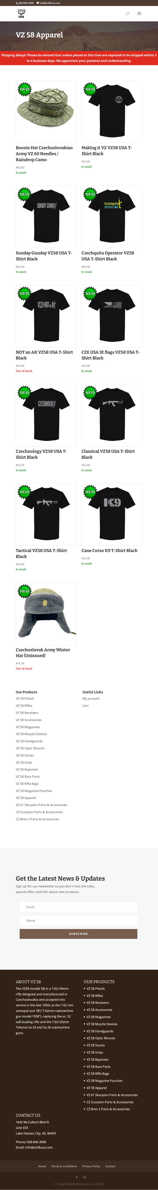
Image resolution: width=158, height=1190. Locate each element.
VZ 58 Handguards (29, 741)
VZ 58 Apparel (26, 798)
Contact (110, 1166)
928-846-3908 (36, 1142)
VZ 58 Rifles (24, 706)
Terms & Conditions (64, 1166)
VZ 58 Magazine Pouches (34, 791)
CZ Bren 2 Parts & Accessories (37, 819)
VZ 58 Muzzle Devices (31, 734)
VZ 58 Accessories (29, 720)
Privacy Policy (91, 1166)
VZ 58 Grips (24, 762)
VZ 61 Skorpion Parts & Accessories (41, 805)
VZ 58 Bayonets (27, 769)
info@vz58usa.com (39, 1147)
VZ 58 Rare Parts (28, 776)
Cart (85, 706)
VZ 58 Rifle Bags (27, 784)
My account (90, 698)
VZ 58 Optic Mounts (30, 748)
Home (42, 1166)
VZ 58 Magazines (28, 727)
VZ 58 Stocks (25, 755)
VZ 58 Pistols (25, 698)
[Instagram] (84, 1177)
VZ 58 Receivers (27, 713)
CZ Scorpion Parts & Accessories (39, 812)
